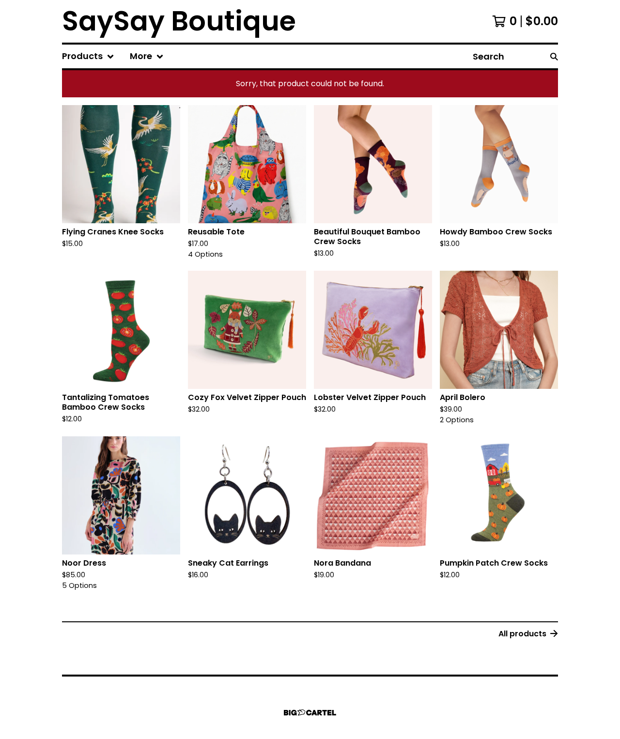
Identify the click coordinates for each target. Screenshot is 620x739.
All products (522, 633)
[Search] (554, 56)
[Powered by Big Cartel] (310, 713)
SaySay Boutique (179, 21)
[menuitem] (88, 56)
